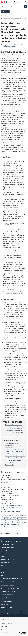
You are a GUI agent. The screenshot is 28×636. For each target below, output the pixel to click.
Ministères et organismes (7, 547)
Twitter (12, 507)
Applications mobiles (6, 623)
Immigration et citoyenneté (8, 559)
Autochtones (4, 604)
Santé (2, 572)
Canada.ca (3, 16)
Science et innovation (6, 601)
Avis (2, 629)
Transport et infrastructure (8, 591)
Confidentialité (5, 632)
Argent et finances (5, 598)
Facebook (18, 507)
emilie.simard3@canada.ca (8, 485)
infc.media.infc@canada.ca (14, 505)
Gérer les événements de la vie (9, 614)
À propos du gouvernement (8, 551)
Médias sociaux (5, 620)
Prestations (4, 569)
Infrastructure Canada (13, 511)
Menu (6, 12)
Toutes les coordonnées (7, 544)
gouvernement (5, 523)
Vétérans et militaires (6, 607)
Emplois (3, 556)
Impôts (3, 575)
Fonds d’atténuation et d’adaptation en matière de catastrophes (13, 445)
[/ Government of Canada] (10, 2)
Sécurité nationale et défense (8, 582)
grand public (15, 521)
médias (13, 523)
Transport (6, 517)
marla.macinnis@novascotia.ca (10, 495)
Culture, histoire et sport (7, 585)
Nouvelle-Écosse (22, 519)
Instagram (4, 509)
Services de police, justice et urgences (10, 588)
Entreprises (4, 566)
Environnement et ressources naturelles (11, 578)
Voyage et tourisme (6, 562)
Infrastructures (6, 521)
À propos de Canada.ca (7, 626)
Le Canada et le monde (7, 594)
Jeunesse (3, 610)
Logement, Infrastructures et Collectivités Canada (15, 18)
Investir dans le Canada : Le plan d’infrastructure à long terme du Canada (14, 451)
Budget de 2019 (9, 465)
